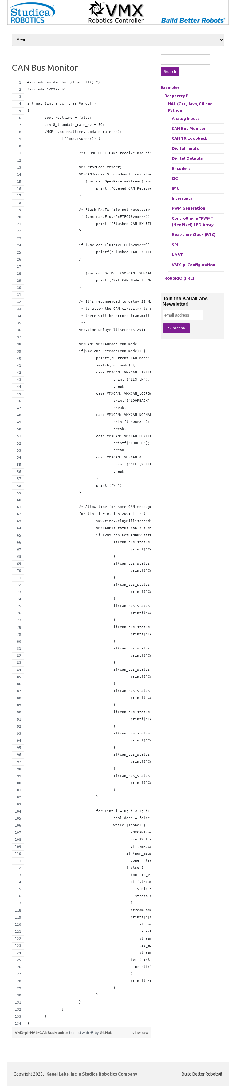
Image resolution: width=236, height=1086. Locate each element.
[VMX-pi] (118, 23)
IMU (175, 188)
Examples (170, 87)
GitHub (106, 1032)
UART (177, 254)
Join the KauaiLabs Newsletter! (185, 301)
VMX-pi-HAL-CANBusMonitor (42, 1032)
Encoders (181, 168)
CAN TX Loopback (189, 138)
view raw (140, 1032)
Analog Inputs (185, 118)
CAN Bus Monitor (189, 128)
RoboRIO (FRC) (179, 278)
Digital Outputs (187, 158)
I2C (175, 178)
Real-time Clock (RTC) (194, 234)
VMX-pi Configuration (193, 264)
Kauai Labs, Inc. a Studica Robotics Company (91, 1074)
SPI (175, 244)
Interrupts (182, 198)
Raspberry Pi (177, 96)
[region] (81, 553)
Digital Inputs (185, 148)
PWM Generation (188, 208)
